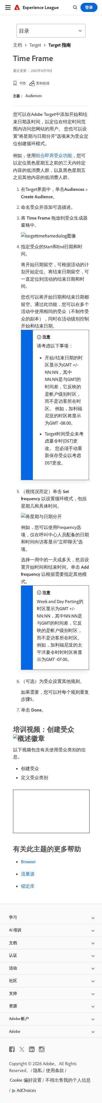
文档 (17, 45)
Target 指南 (59, 45)
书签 (22, 83)
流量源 (28, 874)
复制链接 (43, 83)
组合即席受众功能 (54, 155)
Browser (28, 861)
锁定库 (28, 886)
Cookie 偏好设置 (26, 1080)
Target (35, 45)
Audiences (34, 95)
